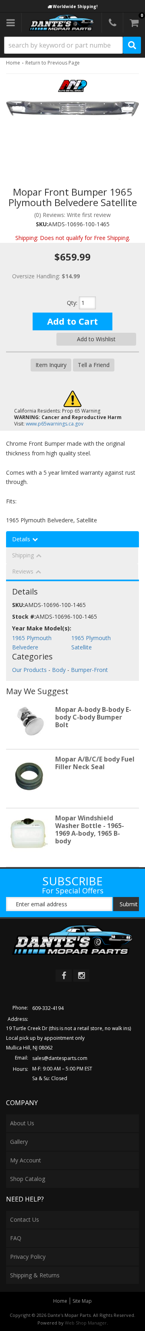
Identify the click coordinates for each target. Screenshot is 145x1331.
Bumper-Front (89, 670)
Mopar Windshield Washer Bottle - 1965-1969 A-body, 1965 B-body (89, 830)
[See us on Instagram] (81, 976)
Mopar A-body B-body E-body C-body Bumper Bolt (93, 717)
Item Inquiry (50, 365)
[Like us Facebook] (64, 976)
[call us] (112, 23)
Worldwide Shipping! (75, 6)
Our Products (29, 670)
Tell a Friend (94, 365)
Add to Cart (72, 321)
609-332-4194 (48, 1008)
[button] (72, 45)
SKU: (42, 224)
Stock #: (24, 616)
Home (13, 62)
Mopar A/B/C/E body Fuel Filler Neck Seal (95, 763)
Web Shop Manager (86, 1323)
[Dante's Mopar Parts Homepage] (62, 23)
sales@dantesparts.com (59, 1058)
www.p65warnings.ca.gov (54, 423)
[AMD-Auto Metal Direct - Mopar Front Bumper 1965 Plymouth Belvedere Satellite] (72, 88)
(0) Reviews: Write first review (72, 215)
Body (59, 670)
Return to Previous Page (52, 62)
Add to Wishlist (96, 339)
